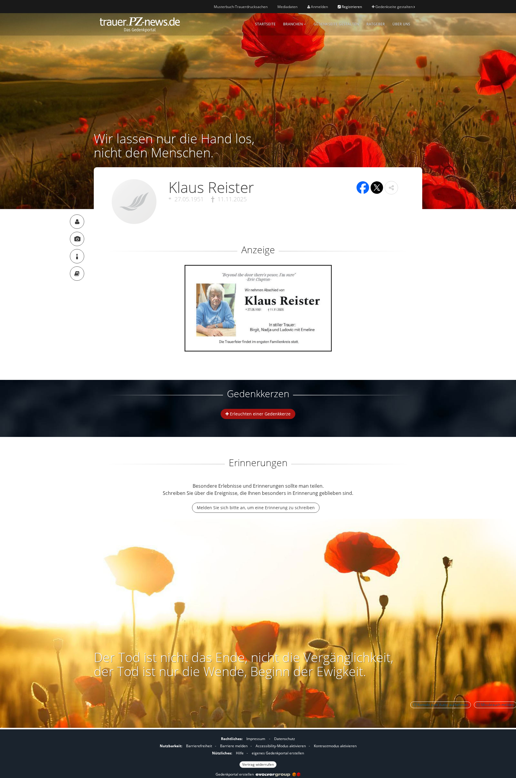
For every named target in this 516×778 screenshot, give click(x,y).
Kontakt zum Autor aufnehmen (442, 704)
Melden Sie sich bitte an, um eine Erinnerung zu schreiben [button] (256, 507)
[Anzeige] (77, 239)
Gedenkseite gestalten (394, 6)
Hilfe (240, 753)
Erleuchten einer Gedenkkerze (260, 414)
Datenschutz (284, 738)
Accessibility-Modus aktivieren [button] (281, 745)
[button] (391, 187)
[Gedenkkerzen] (77, 256)
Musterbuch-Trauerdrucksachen (241, 6)
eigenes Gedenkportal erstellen (278, 753)
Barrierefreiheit (199, 745)
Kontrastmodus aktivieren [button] (335, 745)
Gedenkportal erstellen (236, 774)
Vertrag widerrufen (258, 764)
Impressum (255, 738)
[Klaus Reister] (77, 221)
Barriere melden (234, 745)
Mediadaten (287, 6)
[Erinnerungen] (77, 273)
